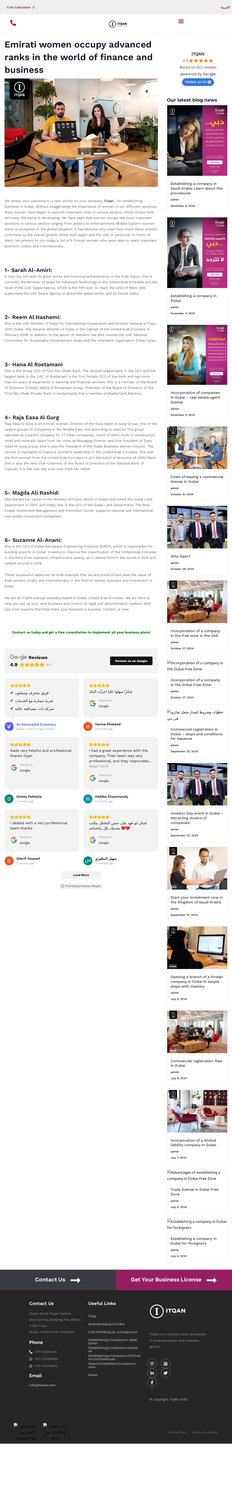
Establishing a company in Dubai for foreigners (194, 1240)
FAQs (92, 1316)
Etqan (109, 201)
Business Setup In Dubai (106, 1324)
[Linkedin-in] (152, 1373)
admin (175, 199)
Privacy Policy (177, 1432)
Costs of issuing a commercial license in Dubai (197, 479)
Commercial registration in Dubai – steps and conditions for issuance (196, 734)
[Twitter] (165, 1373)
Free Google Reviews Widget (83, 886)
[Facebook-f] (152, 1382)
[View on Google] (87, 726)
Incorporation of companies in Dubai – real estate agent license (195, 397)
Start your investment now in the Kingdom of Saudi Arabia (197, 899)
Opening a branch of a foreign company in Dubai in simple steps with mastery (197, 981)
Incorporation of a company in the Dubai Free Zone (195, 682)
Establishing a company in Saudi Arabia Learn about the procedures (196, 188)
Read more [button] (98, 766)
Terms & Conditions (205, 1432)
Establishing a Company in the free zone (114, 1356)
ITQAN (198, 54)
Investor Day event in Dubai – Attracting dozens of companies (197, 818)
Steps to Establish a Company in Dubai (112, 1364)
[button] (181, 21)
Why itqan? (181, 556)
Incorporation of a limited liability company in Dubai (193, 1142)
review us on (196, 81)
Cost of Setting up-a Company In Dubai (112, 1332)
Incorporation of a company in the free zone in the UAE (195, 633)
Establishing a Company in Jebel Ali (112, 1340)
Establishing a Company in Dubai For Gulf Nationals (113, 1348)
